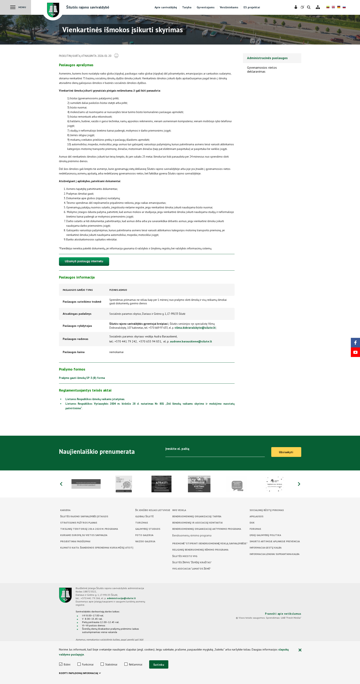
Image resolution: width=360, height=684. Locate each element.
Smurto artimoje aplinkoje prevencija (275, 541)
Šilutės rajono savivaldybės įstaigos (84, 516)
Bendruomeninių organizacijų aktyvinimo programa (206, 528)
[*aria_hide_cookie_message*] (300, 650)
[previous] (61, 484)
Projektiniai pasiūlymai (75, 541)
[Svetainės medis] (318, 7)
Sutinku (158, 665)
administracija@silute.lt (121, 598)
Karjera (65, 510)
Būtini (67, 664)
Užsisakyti (286, 452)
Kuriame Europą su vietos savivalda (83, 535)
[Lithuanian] (328, 7)
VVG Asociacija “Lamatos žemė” (191, 568)
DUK (252, 522)
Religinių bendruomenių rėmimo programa (200, 549)
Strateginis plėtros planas (78, 522)
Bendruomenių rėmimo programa (191, 535)
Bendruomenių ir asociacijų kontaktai (197, 522)
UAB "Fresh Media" (291, 617)
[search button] (308, 8)
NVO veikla (179, 510)
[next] (299, 484)
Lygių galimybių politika (265, 535)
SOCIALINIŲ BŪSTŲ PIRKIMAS (267, 510)
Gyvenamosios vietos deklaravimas (262, 69)
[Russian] (344, 7)
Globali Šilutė (144, 516)
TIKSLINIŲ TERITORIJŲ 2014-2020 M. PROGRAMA (89, 528)
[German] (338, 7)
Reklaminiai (135, 664)
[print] (116, 55)
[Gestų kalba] (303, 7)
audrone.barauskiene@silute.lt (191, 341)
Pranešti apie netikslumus (283, 614)
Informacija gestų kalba (265, 547)
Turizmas (141, 522)
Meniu (22, 7)
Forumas (255, 528)
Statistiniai (111, 664)
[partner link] (86, 484)
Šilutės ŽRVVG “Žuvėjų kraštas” (192, 562)
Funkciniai (88, 664)
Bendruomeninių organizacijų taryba (196, 516)
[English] (333, 7)
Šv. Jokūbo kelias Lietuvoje (152, 510)
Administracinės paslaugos (267, 58)
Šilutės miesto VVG (184, 556)
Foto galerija (144, 535)
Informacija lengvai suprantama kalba (274, 554)
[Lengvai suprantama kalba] (296, 7)
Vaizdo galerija (145, 541)
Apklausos (256, 516)
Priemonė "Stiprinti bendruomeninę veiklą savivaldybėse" (210, 543)
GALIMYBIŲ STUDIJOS (147, 528)
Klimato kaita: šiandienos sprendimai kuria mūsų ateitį (96, 547)
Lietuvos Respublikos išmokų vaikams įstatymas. (95, 399)
